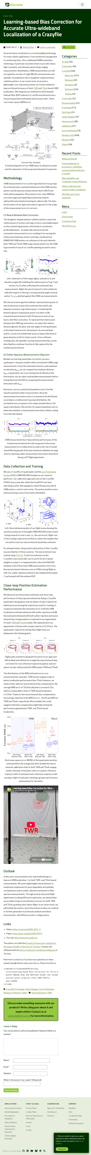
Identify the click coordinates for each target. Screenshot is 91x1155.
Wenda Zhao (28, 47)
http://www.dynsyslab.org (25, 937)
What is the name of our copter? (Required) (22, 1080)
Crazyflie (10, 989)
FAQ (70, 1112)
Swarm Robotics (11, 1122)
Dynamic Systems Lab (35, 943)
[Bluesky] (36, 1151)
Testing (68, 94)
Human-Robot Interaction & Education (10, 1129)
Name (7, 1060)
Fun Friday (66, 112)
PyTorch (19, 555)
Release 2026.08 (69, 159)
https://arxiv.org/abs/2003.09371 (27, 933)
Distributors (52, 1112)
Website (7, 1073)
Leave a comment (47, 47)
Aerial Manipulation (12, 1112)
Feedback (72, 1108)
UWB (49, 992)
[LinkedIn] (28, 1151)
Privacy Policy (31, 1108)
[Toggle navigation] (82, 4)
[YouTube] (31, 1151)
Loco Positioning (46, 989)
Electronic (69, 75)
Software (17, 992)
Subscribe (69, 47)
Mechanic (69, 80)
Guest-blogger (31, 989)
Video (24, 992)
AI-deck (65, 62)
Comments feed (69, 221)
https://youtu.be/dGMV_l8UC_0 (26, 929)
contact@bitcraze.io (19, 1015)
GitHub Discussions (76, 1123)
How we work (68, 121)
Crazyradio (67, 98)
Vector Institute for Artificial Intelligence (38, 950)
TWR (35, 88)
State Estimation (38, 992)
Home (6, 16)
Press (28, 1126)
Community (67, 66)
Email (6, 1067)
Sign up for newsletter (55, 1108)
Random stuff (68, 135)
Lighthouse (67, 126)
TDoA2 (23, 622)
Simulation (69, 84)
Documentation (69, 103)
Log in (64, 212)
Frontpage (19, 989)
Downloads (73, 1120)
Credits (29, 1130)
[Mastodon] (40, 1151)
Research (8, 992)
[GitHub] (23, 1151)
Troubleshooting (75, 1116)
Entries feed (67, 216)
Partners (50, 1116)
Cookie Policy (31, 1112)
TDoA (44, 88)
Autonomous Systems (13, 1108)
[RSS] (44, 1151)
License (29, 1122)
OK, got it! (62, 1149)
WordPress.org (69, 226)
